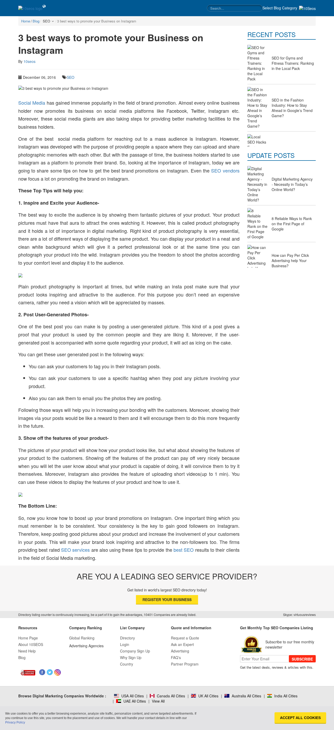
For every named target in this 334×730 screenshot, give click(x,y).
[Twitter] (50, 672)
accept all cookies (300, 718)
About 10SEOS (30, 644)
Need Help (27, 651)
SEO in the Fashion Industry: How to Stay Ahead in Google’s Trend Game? (292, 107)
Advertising (180, 651)
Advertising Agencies (86, 645)
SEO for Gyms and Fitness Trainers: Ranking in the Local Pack (293, 63)
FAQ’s (176, 657)
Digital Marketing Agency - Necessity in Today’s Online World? (292, 184)
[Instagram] (57, 672)
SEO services (75, 549)
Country (126, 664)
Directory (127, 637)
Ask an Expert (182, 644)
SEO (70, 77)
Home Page (28, 637)
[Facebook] (42, 672)
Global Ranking (81, 637)
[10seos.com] (30, 8)
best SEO (184, 549)
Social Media (31, 102)
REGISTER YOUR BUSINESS (167, 599)
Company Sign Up (135, 651)
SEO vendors (225, 170)
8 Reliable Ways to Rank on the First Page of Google (292, 224)
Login (124, 644)
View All (158, 701)
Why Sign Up (130, 657)
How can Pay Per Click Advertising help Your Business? (290, 260)
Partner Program (185, 664)
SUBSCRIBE (302, 659)
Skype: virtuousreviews (299, 614)
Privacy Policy (15, 722)
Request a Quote (185, 637)
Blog (22, 657)
